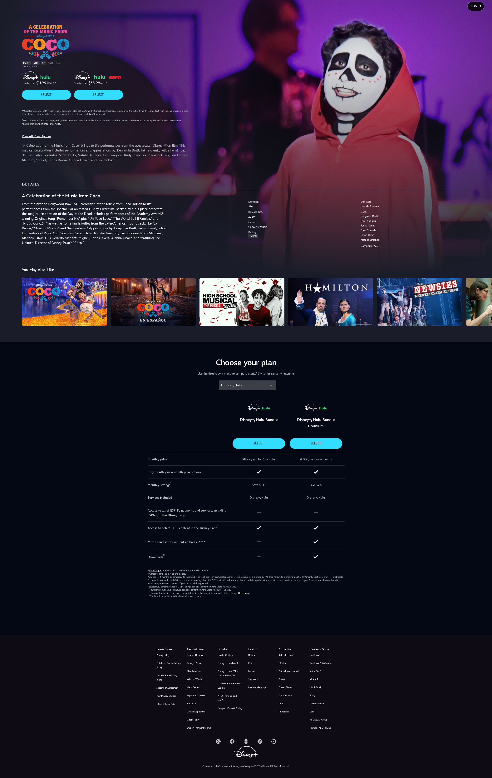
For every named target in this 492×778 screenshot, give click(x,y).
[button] (200, 649)
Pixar (250, 663)
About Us (191, 703)
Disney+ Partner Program (199, 727)
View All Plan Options (36, 136)
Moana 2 (314, 679)
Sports (282, 679)
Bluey (312, 695)
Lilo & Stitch (315, 687)
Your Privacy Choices (166, 696)
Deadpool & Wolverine (321, 663)
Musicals (283, 663)
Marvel (251, 671)
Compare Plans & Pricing (230, 708)
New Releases (194, 671)
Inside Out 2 (315, 671)
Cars (312, 711)
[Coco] (64, 302)
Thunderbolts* (317, 703)
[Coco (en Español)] (153, 302)
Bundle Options (225, 655)
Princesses (284, 711)
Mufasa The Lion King (320, 727)
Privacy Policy (163, 655)
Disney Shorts (285, 687)
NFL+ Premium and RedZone (227, 698)
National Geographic (258, 687)
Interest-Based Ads (165, 704)
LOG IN (476, 6)
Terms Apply (155, 570)
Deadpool (314, 655)
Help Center (193, 687)
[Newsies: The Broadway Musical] (419, 302)
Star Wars (253, 679)
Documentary (285, 695)
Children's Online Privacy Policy (168, 665)
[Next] (484, 301)
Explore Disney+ (195, 655)
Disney (251, 655)
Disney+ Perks (194, 663)
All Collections (286, 655)
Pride (281, 703)
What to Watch (194, 679)
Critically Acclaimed (289, 671)
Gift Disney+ (193, 719)
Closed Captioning (196, 711)
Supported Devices (196, 695)
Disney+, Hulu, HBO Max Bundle (230, 685)
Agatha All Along (318, 719)
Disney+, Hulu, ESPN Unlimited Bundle (228, 673)
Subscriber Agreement (167, 687)
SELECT (46, 95)
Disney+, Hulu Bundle (228, 663)
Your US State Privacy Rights (166, 677)
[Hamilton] (330, 302)
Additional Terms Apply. (49, 123)
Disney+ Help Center (240, 593)
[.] (218, 741)
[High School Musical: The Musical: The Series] (241, 302)
